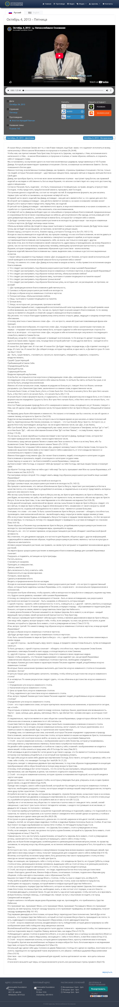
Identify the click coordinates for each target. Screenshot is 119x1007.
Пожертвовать (98, 989)
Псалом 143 (14, 128)
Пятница (13, 112)
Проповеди (60, 4)
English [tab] (36, 12)
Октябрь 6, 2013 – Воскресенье (98, 138)
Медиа (81, 4)
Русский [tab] (17, 12)
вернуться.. (107, 972)
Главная (48, 4)
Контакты (109, 4)
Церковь (94, 4)
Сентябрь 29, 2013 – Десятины (20, 138)
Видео (71, 4)
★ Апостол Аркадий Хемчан (22, 120)
